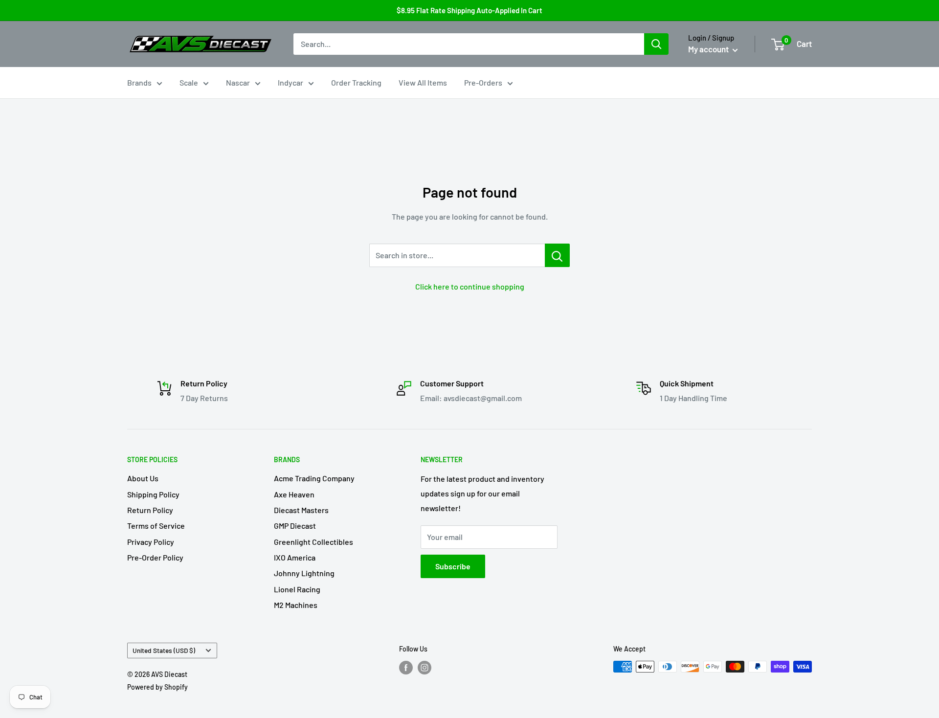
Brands (139, 82)
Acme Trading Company (314, 478)
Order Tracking (356, 82)
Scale (188, 82)
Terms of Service (156, 525)
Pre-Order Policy (155, 557)
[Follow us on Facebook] (406, 667)
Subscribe (452, 566)
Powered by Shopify (157, 687)
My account (709, 49)
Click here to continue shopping (469, 286)
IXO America (294, 557)
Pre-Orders (483, 82)
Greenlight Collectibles (313, 541)
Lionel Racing (297, 589)
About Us (142, 478)
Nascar (238, 82)
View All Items (423, 82)
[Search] (656, 44)
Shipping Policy (153, 494)
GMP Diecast (295, 525)
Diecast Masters (301, 510)
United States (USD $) (164, 650)
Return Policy (150, 510)
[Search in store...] (557, 255)
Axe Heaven (294, 494)
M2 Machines (295, 604)
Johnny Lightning (304, 573)
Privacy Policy (150, 541)
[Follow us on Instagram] (424, 667)
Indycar (290, 82)
